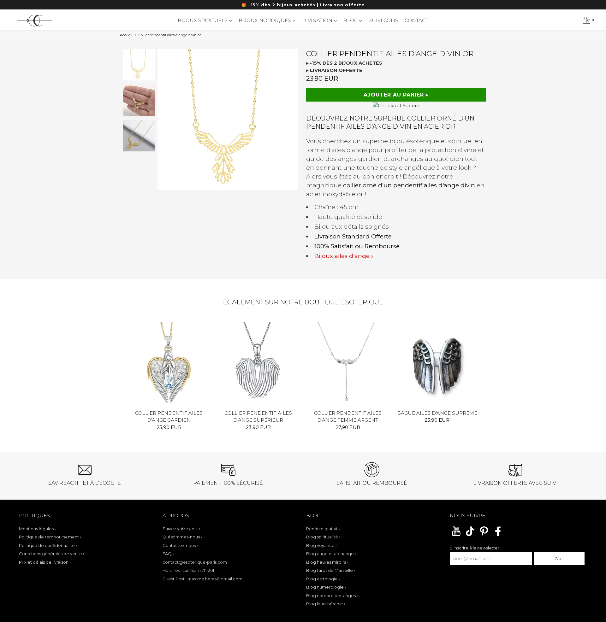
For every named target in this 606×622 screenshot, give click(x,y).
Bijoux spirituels (203, 20)
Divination (318, 20)
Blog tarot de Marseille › (330, 570)
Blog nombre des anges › (332, 595)
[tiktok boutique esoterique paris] (470, 535)
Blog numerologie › (326, 587)
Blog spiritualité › (323, 536)
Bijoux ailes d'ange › (343, 256)
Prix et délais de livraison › (45, 562)
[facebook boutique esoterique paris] (497, 535)
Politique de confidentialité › (48, 545)
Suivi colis (383, 20)
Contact (416, 20)
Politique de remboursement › (50, 536)
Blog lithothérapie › (325, 603)
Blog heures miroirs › (327, 562)
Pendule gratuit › (323, 528)
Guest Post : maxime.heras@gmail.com (202, 578)
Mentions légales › (37, 528)
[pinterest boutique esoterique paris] (484, 535)
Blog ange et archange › (331, 553)
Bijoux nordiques (265, 20)
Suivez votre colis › (181, 528)
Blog (351, 20)
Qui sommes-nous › (182, 536)
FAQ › (168, 553)
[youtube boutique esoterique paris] (456, 535)
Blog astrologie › (323, 578)
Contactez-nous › (180, 545)
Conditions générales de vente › (51, 553)
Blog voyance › (321, 545)
